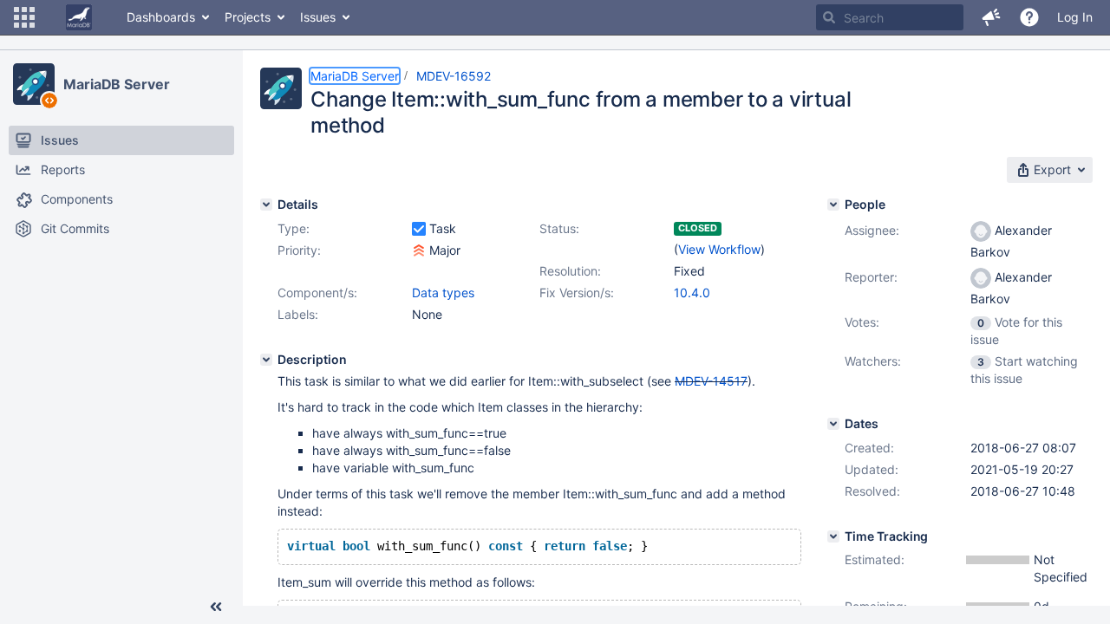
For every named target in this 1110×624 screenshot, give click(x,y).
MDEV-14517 (711, 381)
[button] (24, 17)
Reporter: (871, 277)
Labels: (298, 314)
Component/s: (317, 292)
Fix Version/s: (576, 292)
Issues (318, 17)
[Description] (266, 360)
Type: (294, 228)
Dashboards (161, 17)
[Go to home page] (79, 17)
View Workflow (719, 249)
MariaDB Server (116, 84)
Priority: (299, 250)
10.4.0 (692, 292)
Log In (1075, 17)
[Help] (1029, 17)
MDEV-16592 (453, 75)
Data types (443, 292)
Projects (248, 17)
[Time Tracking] (833, 536)
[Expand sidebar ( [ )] (216, 607)
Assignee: (872, 230)
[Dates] (833, 424)
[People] (833, 204)
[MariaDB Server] (34, 84)
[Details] (266, 204)
